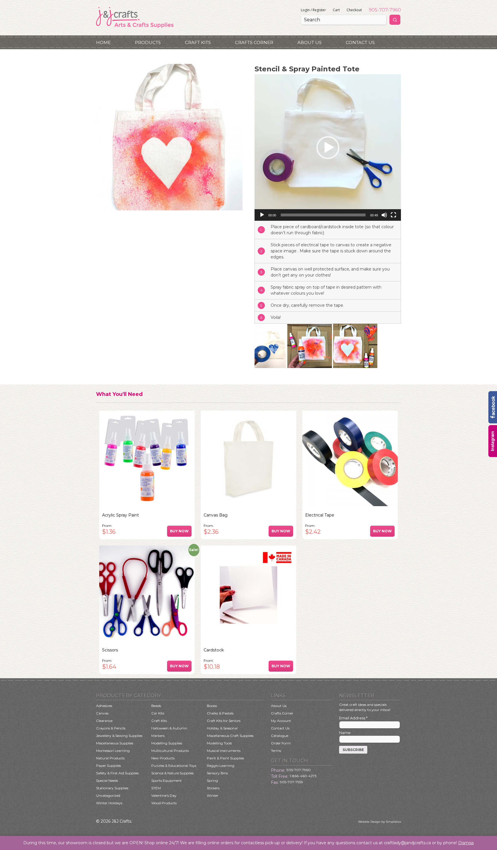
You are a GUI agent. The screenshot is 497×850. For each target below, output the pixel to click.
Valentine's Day (164, 795)
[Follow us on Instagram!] (492, 455)
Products (148, 42)
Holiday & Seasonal (222, 728)
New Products (163, 758)
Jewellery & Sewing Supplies (119, 735)
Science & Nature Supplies (172, 773)
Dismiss (466, 842)
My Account (281, 721)
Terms (276, 750)
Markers (158, 735)
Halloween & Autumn (169, 728)
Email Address (353, 718)
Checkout (354, 9)
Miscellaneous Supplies (114, 743)
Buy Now (179, 531)
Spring (212, 780)
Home (103, 42)
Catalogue (279, 735)
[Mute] (384, 215)
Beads (156, 706)
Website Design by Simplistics (379, 822)
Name (345, 732)
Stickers (213, 788)
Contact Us (360, 42)
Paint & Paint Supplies (225, 758)
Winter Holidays (109, 803)
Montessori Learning (113, 750)
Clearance (104, 721)
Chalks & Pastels (220, 713)
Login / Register (313, 9)
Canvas (102, 713)
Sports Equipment (166, 780)
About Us (309, 42)
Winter (212, 795)
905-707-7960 (385, 10)
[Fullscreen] (393, 215)
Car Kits (157, 713)
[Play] (262, 215)
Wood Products (164, 803)
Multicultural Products (170, 750)
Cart (336, 9)
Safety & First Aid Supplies (117, 773)
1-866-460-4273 (303, 776)
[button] (327, 147)
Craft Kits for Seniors (223, 721)
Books (212, 706)
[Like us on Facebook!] (492, 421)
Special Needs (107, 780)
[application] (328, 147)
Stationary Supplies (112, 788)
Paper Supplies (108, 765)
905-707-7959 (291, 782)
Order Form (281, 743)
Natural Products (110, 758)
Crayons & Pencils (110, 728)
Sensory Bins (217, 773)
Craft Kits (198, 42)
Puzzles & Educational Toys (173, 765)
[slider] (323, 215)
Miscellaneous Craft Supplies (230, 735)
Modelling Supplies (166, 743)
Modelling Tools (219, 743)
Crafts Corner (254, 42)
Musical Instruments (223, 750)
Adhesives (104, 706)
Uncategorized (108, 795)
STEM (156, 788)
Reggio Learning (220, 765)
